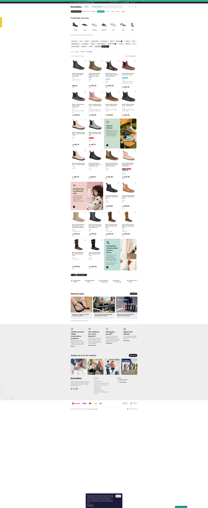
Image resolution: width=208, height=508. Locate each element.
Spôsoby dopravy (97, 388)
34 (129, 81)
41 (129, 83)
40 (81, 110)
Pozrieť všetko (133, 293)
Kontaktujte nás (109, 343)
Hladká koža (83, 51)
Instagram (134, 355)
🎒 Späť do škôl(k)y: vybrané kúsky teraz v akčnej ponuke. (97, 0)
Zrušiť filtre (97, 46)
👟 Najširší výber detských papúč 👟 (113, 0)
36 (74, 110)
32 (98, 109)
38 (124, 83)
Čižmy (77, 51)
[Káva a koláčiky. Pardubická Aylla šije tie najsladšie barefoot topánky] (104, 304)
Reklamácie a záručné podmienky (101, 384)
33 (127, 81)
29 (93, 109)
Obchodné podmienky (98, 390)
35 (131, 81)
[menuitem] (76, 11)
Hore (74, 274)
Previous (68, 27)
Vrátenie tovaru (126, 340)
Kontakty (92, 2)
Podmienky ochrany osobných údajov (101, 391)
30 (122, 81)
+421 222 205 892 (126, 2)
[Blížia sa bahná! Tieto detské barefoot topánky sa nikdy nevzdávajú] (126, 304)
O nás (72, 2)
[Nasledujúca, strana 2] (136, 275)
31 (124, 81)
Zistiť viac (73, 346)
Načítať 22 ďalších (81, 274)
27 (89, 109)
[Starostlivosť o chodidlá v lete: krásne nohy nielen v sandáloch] (81, 304)
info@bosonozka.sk (123, 379)
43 (109, 231)
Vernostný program (77, 2)
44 (111, 231)
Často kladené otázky (86, 2)
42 (131, 83)
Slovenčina (133, 2)
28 (91, 109)
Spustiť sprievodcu (92, 345)
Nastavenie (90, 505)
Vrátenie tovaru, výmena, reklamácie (101, 383)
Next (140, 27)
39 (89, 81)
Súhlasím (118, 496)
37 (122, 83)
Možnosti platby (97, 386)
